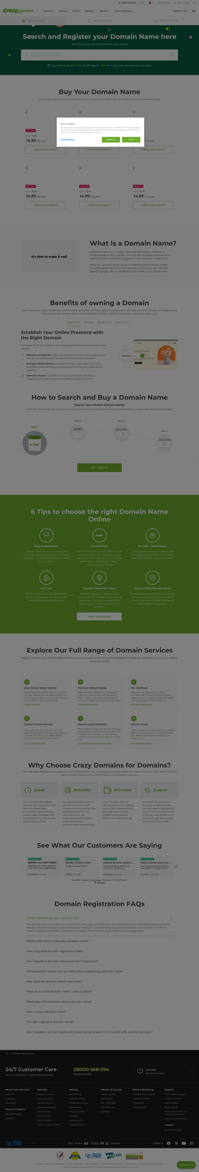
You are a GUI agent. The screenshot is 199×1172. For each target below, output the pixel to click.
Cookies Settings (68, 139)
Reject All (111, 140)
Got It (131, 140)
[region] (100, 132)
